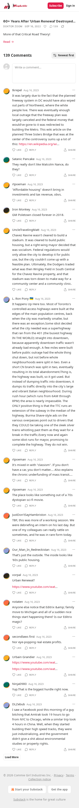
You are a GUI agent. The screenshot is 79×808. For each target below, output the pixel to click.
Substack (19, 799)
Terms (70, 775)
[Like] (45, 26)
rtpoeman (19, 184)
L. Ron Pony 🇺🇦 (22, 298)
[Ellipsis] (73, 90)
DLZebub (18, 704)
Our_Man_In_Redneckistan (30, 549)
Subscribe (55, 5)
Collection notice (39, 779)
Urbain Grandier (23, 657)
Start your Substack (29, 789)
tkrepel (17, 90)
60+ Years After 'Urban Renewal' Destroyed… (39, 21)
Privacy (58, 775)
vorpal (16, 575)
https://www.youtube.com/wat (33, 587)
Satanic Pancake (23, 159)
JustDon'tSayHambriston (29, 515)
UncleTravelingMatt (25, 230)
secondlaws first (23, 636)
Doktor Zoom (12, 26)
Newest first (66, 55)
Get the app (59, 789)
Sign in (70, 5)
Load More (12, 757)
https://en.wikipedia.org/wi (38, 144)
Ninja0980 (19, 684)
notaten (17, 602)
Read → (8, 42)
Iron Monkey (21, 209)
